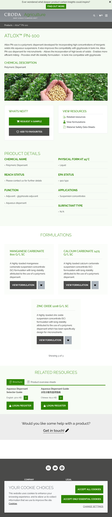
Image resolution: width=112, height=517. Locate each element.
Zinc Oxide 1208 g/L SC (53, 306)
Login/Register (21, 405)
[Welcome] (25, 15)
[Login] (41, 285)
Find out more (56, 6)
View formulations (75, 122)
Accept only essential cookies (82, 499)
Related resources (76, 117)
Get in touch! (53, 430)
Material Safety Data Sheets (80, 127)
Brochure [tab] (17, 382)
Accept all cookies (89, 489)
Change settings (93, 506)
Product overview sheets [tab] (43, 382)
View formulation (23, 285)
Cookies (13, 503)
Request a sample (31, 121)
